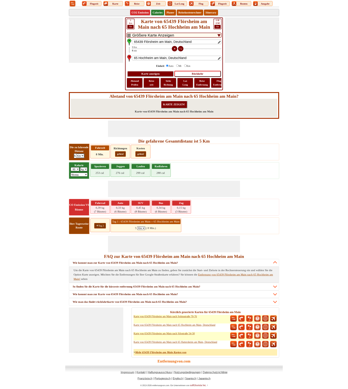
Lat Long (185, 83)
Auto (170, 66)
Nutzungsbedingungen (187, 372)
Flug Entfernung (219, 83)
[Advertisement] (96, 40)
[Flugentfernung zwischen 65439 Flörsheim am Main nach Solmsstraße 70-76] (273, 318)
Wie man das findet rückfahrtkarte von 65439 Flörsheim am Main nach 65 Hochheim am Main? (130, 301)
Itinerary (211, 12)
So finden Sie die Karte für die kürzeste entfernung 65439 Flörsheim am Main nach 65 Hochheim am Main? (136, 286)
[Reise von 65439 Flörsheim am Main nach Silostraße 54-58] (249, 335)
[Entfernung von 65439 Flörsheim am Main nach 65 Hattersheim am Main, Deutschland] (233, 344)
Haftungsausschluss (160, 372)
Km (130, 23)
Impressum (127, 372)
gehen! (120, 154)
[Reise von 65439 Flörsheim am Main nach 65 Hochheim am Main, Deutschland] (249, 327)
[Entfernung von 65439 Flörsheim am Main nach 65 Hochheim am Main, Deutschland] (233, 327)
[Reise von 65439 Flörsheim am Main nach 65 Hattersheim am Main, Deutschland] (249, 344)
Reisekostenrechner (190, 12)
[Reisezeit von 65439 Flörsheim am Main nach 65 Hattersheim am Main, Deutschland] (257, 344)
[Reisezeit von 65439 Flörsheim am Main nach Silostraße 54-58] (257, 335)
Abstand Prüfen (134, 83)
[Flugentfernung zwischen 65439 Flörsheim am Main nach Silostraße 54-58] (273, 335)
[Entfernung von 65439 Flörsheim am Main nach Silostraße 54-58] (233, 335)
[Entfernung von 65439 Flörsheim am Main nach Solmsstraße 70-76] (233, 318)
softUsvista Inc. (198, 385)
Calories (158, 12)
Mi (180, 66)
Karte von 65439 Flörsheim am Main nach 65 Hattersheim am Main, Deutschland (175, 342)
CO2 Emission (140, 12)
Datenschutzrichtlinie (215, 372)
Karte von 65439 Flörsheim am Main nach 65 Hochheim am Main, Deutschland (174, 325)
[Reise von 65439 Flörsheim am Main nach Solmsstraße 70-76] (249, 318)
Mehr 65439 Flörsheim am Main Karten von (160, 352)
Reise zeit (151, 83)
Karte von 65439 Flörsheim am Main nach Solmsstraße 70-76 (165, 316)
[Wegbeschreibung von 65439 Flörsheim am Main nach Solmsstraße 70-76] (241, 318)
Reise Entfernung (202, 83)
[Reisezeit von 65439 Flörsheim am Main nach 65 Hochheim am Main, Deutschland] (257, 327)
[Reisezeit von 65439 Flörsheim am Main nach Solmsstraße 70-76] (257, 318)
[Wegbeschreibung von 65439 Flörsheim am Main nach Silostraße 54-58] (241, 335)
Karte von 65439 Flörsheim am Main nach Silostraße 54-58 (164, 333)
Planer (170, 12)
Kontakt (141, 372)
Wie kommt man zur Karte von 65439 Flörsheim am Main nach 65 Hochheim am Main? (125, 262)
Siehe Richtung (168, 83)
